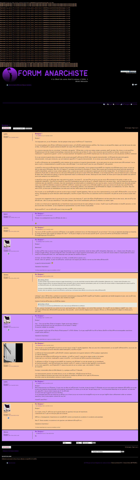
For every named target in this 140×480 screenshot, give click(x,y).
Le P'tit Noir (117, 104)
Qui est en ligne (6, 456)
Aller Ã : (89, 451)
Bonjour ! (6, 125)
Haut (136, 210)
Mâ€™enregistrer (126, 104)
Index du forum (12, 85)
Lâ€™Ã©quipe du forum (89, 462)
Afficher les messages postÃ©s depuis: (53, 442)
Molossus (40, 433)
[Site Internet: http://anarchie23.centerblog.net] (8, 254)
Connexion (134, 104)
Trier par (74, 442)
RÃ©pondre (4, 127)
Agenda (111, 104)
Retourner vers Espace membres (11, 451)
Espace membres (27, 85)
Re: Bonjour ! (39, 213)
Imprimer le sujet (133, 84)
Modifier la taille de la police (135, 84)
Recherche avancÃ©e (131, 72)
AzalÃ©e (39, 135)
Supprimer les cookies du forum (103, 462)
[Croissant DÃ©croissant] (89, 442)
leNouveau (40, 345)
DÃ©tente (19, 85)
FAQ (106, 104)
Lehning (39, 241)
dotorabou (40, 229)
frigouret (39, 215)
